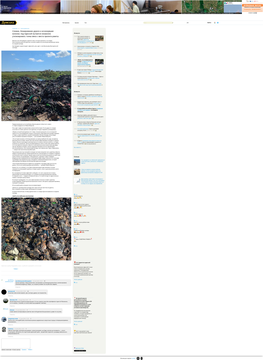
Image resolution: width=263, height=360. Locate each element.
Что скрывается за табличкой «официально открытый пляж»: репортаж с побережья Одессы (93, 161)
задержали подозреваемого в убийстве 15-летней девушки (85, 41)
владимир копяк (13, 318)
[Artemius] (4, 331)
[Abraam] (5, 309)
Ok (138, 358)
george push (11, 291)
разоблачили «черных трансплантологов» (88, 78)
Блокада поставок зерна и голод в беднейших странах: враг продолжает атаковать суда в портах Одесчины (207, 13)
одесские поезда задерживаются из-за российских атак (89, 134)
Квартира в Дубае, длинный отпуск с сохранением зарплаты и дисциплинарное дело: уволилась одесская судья (87, 13)
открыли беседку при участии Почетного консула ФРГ (90, 70)
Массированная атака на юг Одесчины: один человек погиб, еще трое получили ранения (22, 13)
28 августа (77, 91)
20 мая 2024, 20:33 (23, 300)
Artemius (10, 328)
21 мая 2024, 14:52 (19, 328)
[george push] (4, 294)
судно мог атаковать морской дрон (88, 124)
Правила (24, 349)
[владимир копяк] (4, 321)
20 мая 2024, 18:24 (38, 281)
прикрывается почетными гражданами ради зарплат (89, 103)
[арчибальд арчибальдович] (7, 281)
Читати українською (25, 28)
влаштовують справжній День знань (87, 48)
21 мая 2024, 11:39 (24, 318)
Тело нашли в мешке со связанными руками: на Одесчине (83, 38)
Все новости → (78, 147)
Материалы (65, 22)
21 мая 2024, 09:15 (20, 310)
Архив (77, 22)
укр (188, 22)
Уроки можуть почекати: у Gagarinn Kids (88, 46)
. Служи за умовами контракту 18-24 (88, 129)
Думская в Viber (80, 348)
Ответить (17, 287)
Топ (86, 22)
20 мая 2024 (14, 28)
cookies (134, 358)
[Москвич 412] (5, 303)
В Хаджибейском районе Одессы (87, 108)
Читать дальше (78, 279)
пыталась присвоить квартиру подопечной (89, 97)
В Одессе (79, 140)
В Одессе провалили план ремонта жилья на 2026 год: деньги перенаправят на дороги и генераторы (146, 13)
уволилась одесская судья (84, 118)
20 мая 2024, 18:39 (21, 291)
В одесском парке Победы (84, 69)
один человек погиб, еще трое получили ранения (89, 84)
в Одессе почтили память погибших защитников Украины (84, 63)
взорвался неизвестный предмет (90, 109)
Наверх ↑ (16, 269)
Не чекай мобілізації (82, 129)
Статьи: (76, 157)
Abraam (12, 310)
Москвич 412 (13, 300)
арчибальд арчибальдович (24, 281)
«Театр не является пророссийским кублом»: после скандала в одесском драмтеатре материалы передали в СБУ (91, 171)
